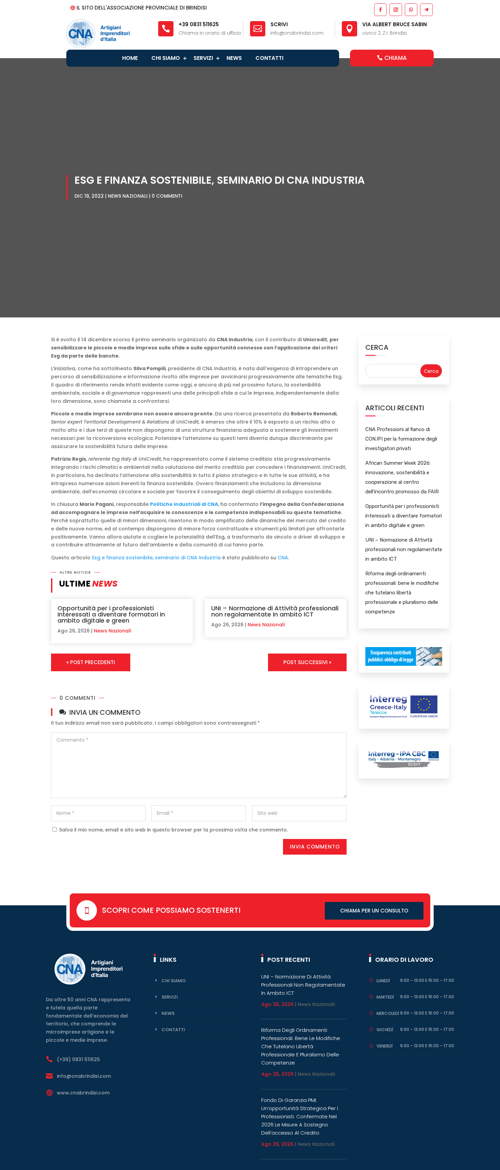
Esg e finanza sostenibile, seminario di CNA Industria (156, 557)
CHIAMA (395, 58)
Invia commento (315, 846)
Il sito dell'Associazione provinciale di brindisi (142, 7)
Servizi (203, 58)
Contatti (269, 58)
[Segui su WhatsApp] (411, 9)
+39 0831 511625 (199, 24)
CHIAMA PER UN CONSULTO (374, 910)
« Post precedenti (90, 662)
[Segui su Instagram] (395, 9)
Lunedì (383, 981)
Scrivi (279, 24)
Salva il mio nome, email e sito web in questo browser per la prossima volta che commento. (173, 829)
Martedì (385, 997)
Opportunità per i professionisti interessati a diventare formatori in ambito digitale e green (111, 614)
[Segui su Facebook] (380, 9)
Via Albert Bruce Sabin (394, 24)
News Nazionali (128, 196)
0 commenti (167, 196)
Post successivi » (307, 662)
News (234, 58)
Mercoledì (388, 1013)
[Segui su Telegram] (426, 9)
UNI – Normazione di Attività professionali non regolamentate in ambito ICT (274, 611)
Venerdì (385, 1046)
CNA (283, 557)
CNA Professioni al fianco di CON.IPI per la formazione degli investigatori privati (401, 438)
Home (130, 58)
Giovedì (385, 1030)
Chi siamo (165, 58)
